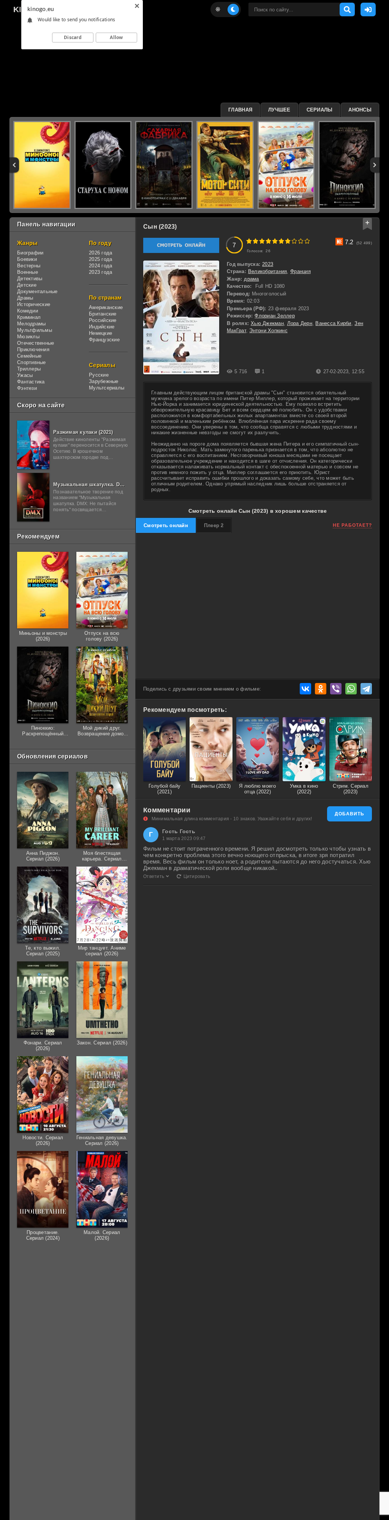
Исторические (33, 304)
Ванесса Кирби (333, 323)
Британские (103, 314)
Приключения (33, 349)
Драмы (25, 298)
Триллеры (29, 369)
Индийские (101, 327)
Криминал (29, 317)
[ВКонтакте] (305, 688)
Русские (99, 375)
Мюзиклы (28, 336)
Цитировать (196, 876)
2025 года (100, 259)
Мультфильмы (34, 330)
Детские (26, 285)
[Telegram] (366, 688)
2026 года (100, 253)
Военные (27, 272)
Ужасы (25, 375)
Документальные (37, 291)
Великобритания (267, 271)
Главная (240, 110)
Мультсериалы (106, 388)
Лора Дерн (299, 323)
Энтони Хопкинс (268, 330)
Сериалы (320, 110)
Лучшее (279, 110)
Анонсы (360, 110)
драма (251, 279)
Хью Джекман (267, 323)
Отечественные (35, 343)
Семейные (29, 356)
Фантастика (31, 382)
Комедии (27, 311)
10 (307, 241)
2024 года (100, 266)
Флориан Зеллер (275, 316)
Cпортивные (31, 362)
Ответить (153, 876)
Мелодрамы (31, 324)
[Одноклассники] (320, 688)
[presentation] (14, 165)
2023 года (100, 272)
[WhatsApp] (351, 688)
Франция (300, 271)
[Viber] (336, 688)
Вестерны (28, 266)
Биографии (30, 253)
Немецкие (100, 333)
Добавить (349, 814)
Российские (103, 320)
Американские (106, 307)
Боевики (27, 259)
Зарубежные (104, 381)
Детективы (29, 278)
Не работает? (352, 525)
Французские (104, 339)
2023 (267, 264)
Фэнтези (27, 388)
